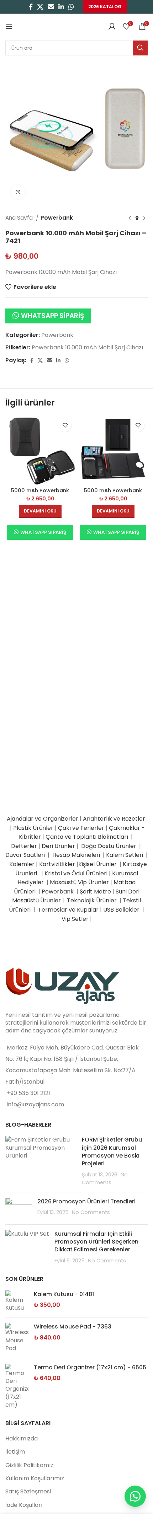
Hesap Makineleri (76, 855)
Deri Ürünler (58, 846)
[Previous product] (129, 217)
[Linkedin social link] (61, 6)
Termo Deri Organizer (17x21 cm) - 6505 (90, 1367)
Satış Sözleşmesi (28, 1491)
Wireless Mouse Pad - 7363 (72, 1327)
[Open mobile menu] (9, 26)
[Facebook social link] (31, 6)
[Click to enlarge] (18, 192)
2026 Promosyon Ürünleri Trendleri (86, 1201)
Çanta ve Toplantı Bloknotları (87, 837)
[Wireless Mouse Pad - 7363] (16, 1337)
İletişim (15, 1452)
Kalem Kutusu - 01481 (64, 1294)
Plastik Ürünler (33, 828)
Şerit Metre (95, 891)
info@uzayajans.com (35, 1104)
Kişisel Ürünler (98, 864)
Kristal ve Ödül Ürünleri (75, 873)
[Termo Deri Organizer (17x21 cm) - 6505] (16, 1386)
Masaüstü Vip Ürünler (79, 882)
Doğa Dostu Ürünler (109, 846)
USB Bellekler (121, 910)
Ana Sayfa (19, 217)
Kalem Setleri (124, 855)
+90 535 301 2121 (28, 1093)
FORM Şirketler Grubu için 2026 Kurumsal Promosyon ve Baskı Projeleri (112, 1151)
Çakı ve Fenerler (81, 828)
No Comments (91, 1212)
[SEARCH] (140, 48)
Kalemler (22, 864)
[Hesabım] (112, 26)
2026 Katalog (105, 7)
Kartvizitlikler (57, 864)
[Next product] (144, 217)
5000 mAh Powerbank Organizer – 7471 (40, 493)
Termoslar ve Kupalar (68, 910)
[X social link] (40, 6)
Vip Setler (75, 919)
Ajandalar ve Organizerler (42, 819)
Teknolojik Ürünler (92, 900)
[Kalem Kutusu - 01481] (16, 1301)
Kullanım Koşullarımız (34, 1478)
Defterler (24, 846)
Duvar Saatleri (26, 855)
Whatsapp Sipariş (52, 315)
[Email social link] (51, 6)
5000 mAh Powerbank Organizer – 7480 (113, 493)
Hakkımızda (21, 1438)
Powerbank (57, 217)
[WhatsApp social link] (71, 6)
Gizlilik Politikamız (29, 1465)
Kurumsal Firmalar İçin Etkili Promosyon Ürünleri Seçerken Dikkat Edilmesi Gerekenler (96, 1242)
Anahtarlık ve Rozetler (115, 819)
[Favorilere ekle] (65, 425)
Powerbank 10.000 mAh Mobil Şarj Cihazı (87, 347)
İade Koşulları (23, 1505)
